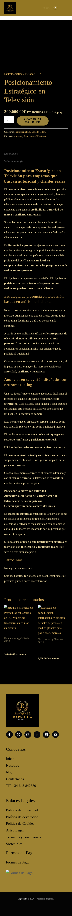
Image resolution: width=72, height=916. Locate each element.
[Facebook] (9, 734)
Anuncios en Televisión (35, 136)
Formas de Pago (17, 862)
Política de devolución (22, 817)
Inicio (10, 759)
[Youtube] (55, 734)
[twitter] (18, 734)
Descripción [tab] (11, 153)
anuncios (18, 136)
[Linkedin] (37, 734)
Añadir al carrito (32, 121)
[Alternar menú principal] (64, 8)
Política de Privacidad (22, 810)
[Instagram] (27, 734)
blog (9, 772)
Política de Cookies (20, 823)
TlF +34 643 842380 (21, 786)
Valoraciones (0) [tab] (14, 161)
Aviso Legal (15, 830)
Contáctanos (15, 779)
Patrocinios (13, 560)
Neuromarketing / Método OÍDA (22, 73)
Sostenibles (14, 844)
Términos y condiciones (23, 837)
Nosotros (12, 765)
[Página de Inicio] (10, 7)
